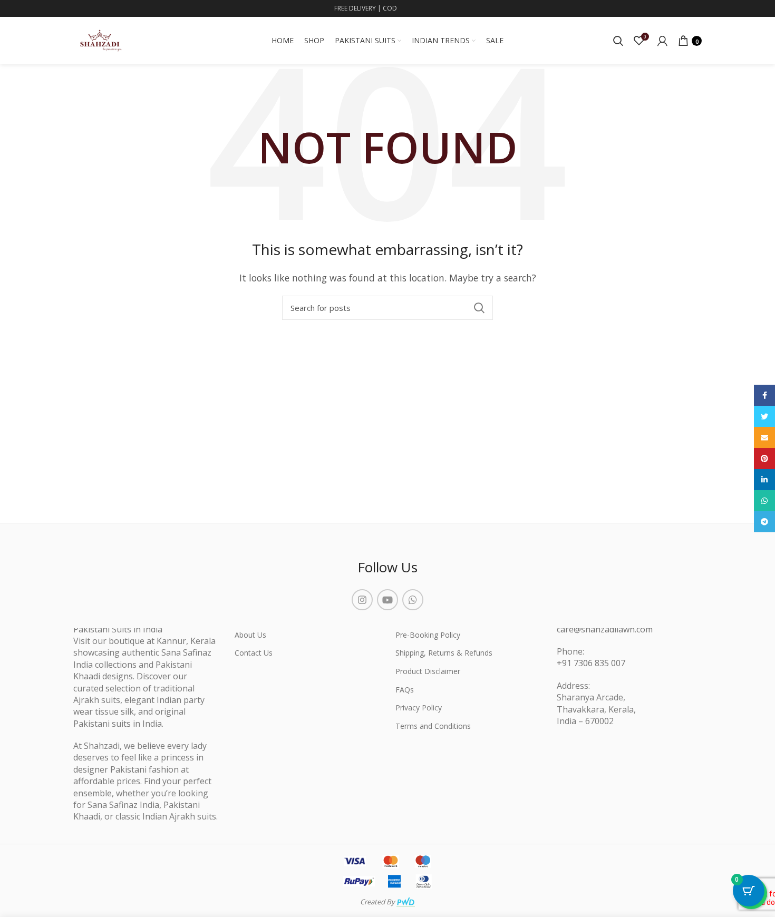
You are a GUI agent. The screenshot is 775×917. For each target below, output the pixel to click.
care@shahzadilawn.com (605, 629)
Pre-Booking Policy (427, 635)
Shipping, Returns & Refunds (443, 653)
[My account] (662, 40)
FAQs (404, 690)
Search (479, 308)
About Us (250, 635)
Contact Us (254, 653)
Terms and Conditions (433, 726)
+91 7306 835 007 (591, 663)
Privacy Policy (418, 708)
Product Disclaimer (427, 671)
